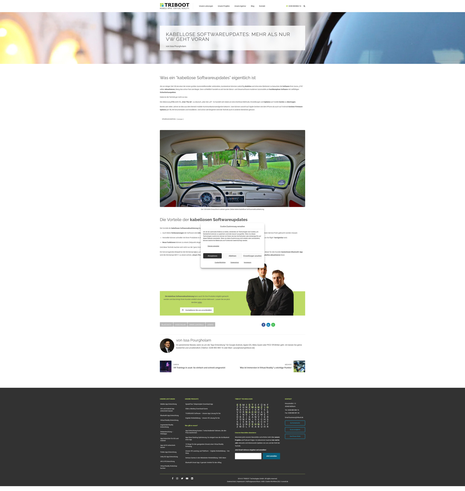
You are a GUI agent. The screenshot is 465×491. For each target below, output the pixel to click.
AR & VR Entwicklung (167, 461)
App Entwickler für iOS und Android (169, 440)
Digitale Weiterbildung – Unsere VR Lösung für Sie (202, 418)
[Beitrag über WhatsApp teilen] (273, 325)
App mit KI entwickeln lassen (167, 446)
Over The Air (180, 324)
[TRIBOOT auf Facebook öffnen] (172, 478)
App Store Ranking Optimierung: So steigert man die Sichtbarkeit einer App (207, 438)
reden (200, 302)
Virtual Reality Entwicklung (169, 420)
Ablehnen (232, 256)
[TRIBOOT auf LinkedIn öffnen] (192, 478)
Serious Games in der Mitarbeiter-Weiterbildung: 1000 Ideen (205, 458)
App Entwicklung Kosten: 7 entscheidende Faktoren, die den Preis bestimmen (205, 432)
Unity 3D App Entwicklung (169, 457)
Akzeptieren (212, 256)
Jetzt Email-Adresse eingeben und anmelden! (250, 450)
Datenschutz (235, 262)
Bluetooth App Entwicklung (169, 415)
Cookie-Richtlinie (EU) (272, 481)
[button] (304, 6)
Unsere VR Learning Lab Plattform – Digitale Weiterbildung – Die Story (207, 452)
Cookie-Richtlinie (220, 262)
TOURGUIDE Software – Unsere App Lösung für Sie (203, 413)
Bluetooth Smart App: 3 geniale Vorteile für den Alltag (203, 462)
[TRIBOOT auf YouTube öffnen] (187, 478)
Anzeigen (180, 119)
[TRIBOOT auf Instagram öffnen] (177, 478)
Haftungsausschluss (253, 481)
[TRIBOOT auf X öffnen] (182, 478)
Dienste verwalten (213, 246)
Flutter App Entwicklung (168, 452)
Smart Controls (196, 324)
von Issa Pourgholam (176, 46)
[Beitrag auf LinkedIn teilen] (268, 325)
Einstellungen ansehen (252, 256)
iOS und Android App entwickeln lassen (167, 410)
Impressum (247, 262)
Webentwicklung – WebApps (166, 433)
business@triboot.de (296, 417)
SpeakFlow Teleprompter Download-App (199, 404)
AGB (262, 481)
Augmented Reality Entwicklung (166, 426)
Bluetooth (166, 324)
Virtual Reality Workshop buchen (168, 467)
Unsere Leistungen (206, 6)
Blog (252, 6)
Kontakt (262, 6)
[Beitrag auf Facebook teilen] (263, 325)
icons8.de (284, 481)
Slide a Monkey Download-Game (196, 409)
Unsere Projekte (224, 6)
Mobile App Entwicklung (168, 404)
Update (210, 324)
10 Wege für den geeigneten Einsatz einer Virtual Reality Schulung (204, 445)
